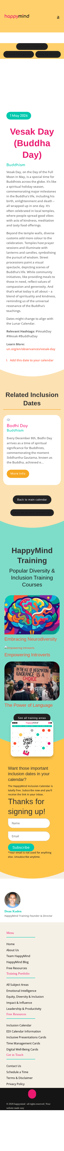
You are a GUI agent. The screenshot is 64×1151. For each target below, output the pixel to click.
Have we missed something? (32, 512)
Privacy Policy (15, 1084)
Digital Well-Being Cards (22, 1049)
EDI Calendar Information (23, 1031)
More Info (17, 473)
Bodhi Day (17, 426)
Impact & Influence (19, 1003)
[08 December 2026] (8, 420)
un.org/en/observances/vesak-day (30, 349)
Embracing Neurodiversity (30, 639)
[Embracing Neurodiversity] (32, 614)
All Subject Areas (17, 985)
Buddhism (15, 165)
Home (10, 944)
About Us (12, 950)
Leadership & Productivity (23, 1009)
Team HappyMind (18, 956)
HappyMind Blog (17, 962)
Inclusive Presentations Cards (26, 1037)
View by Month (48, 54)
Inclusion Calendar (32, 46)
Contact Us (13, 1066)
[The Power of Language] (32, 681)
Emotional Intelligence (21, 991)
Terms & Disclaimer (19, 1078)
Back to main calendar (32, 499)
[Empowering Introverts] (32, 648)
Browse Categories (18, 54)
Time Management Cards (23, 1043)
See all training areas (32, 717)
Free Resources (16, 968)
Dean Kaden (13, 911)
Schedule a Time (17, 1072)
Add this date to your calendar (32, 360)
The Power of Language (28, 705)
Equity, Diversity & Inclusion (25, 997)
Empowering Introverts (27, 654)
